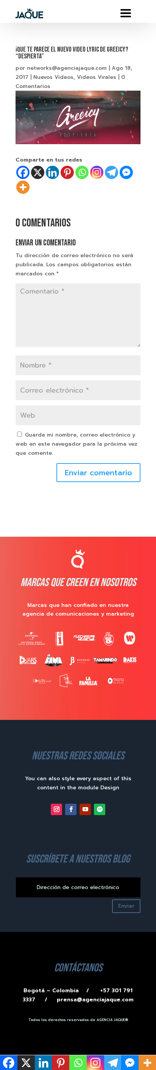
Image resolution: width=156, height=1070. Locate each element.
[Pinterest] (67, 172)
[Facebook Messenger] (126, 172)
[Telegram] (111, 172)
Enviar (126, 906)
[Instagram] (96, 172)
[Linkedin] (52, 172)
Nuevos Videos (53, 77)
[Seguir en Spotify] (99, 809)
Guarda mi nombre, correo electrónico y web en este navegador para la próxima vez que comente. (76, 444)
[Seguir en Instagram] (56, 809)
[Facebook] (23, 172)
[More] (23, 187)
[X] (37, 172)
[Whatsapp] (82, 172)
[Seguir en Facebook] (70, 809)
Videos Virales (96, 77)
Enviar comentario (98, 472)
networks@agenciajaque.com (67, 68)
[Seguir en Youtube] (85, 809)
